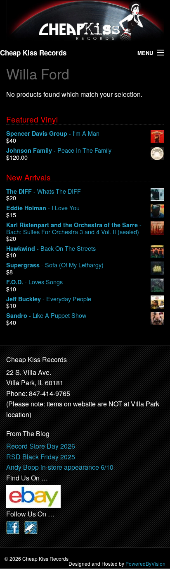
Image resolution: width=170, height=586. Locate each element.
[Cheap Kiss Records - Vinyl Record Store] (85, 21)
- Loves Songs (34, 282)
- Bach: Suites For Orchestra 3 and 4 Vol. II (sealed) (74, 228)
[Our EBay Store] (33, 496)
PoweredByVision (145, 563)
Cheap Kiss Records (33, 53)
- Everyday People (48, 299)
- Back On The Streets (51, 248)
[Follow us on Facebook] (12, 526)
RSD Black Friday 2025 (40, 456)
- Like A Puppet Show (46, 315)
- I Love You (43, 207)
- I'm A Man (52, 133)
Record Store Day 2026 (40, 446)
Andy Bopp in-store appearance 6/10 (59, 467)
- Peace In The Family (58, 150)
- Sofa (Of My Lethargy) (55, 265)
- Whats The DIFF (43, 191)
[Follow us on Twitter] (31, 526)
